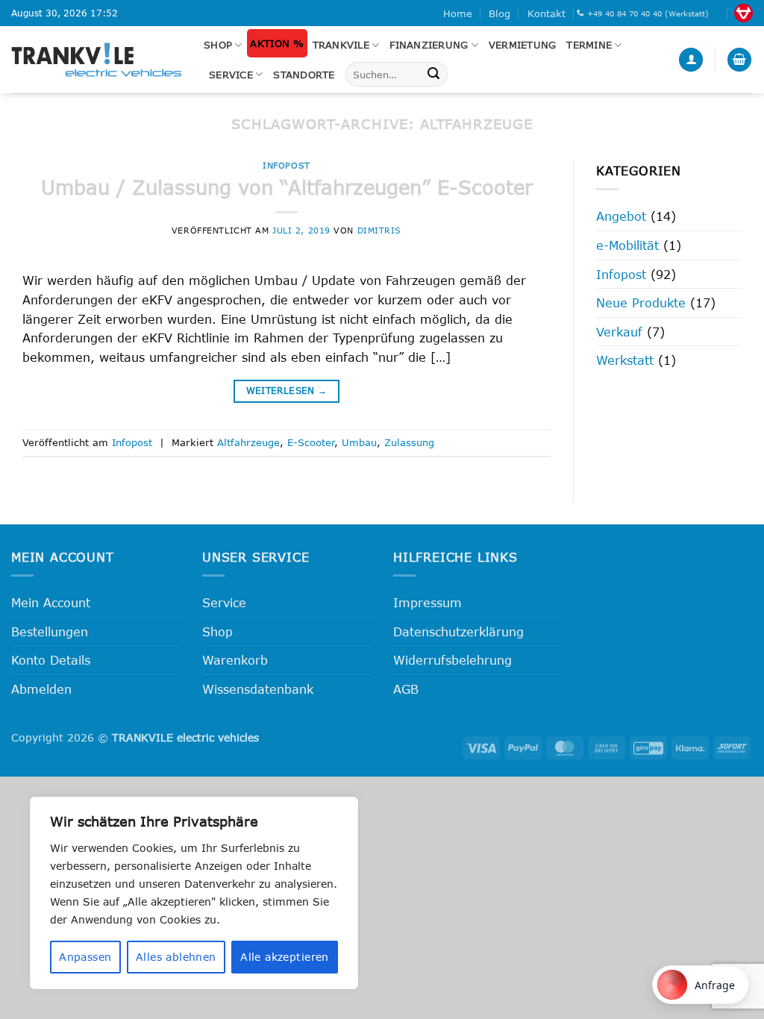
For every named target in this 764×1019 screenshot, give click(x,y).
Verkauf (619, 331)
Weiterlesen (287, 390)
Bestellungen (49, 631)
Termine (589, 45)
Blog (499, 13)
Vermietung (523, 45)
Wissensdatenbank (257, 689)
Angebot (621, 216)
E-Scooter (310, 442)
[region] (194, 893)
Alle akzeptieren (284, 956)
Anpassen (85, 956)
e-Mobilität (627, 245)
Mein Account (50, 602)
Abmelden (41, 689)
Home (457, 13)
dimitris (379, 230)
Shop (218, 45)
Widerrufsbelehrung (452, 660)
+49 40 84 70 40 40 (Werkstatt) (648, 13)
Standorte (303, 75)
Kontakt (546, 13)
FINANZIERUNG (428, 45)
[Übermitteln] (433, 74)
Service (231, 75)
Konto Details (50, 660)
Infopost (286, 165)
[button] (691, 60)
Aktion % (277, 43)
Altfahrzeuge (248, 442)
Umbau (359, 442)
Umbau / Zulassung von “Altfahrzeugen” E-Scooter (287, 186)
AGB (406, 689)
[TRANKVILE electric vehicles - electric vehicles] (96, 59)
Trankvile (341, 45)
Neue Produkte (641, 302)
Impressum (427, 602)
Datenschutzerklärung (458, 631)
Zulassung (409, 442)
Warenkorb (235, 660)
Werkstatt (625, 360)
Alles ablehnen (176, 956)
